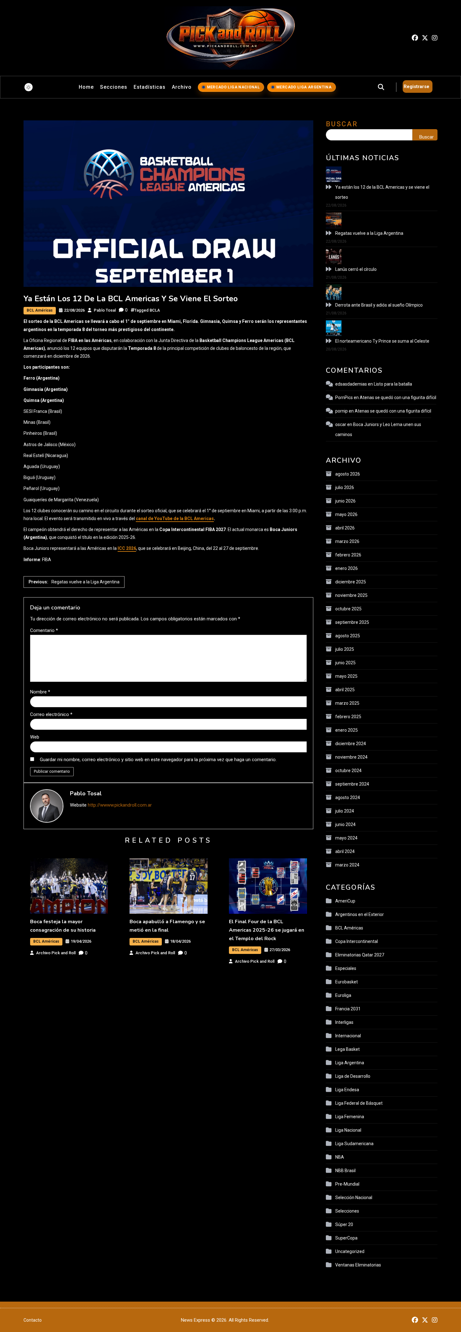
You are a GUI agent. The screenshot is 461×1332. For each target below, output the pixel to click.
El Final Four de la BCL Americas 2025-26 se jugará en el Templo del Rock (266, 930)
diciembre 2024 (350, 743)
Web (34, 737)
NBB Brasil (345, 1170)
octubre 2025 (348, 608)
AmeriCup (345, 900)
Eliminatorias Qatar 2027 (359, 954)
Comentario (44, 630)
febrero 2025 (348, 716)
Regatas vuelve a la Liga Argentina (369, 233)
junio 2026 (345, 500)
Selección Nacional (353, 1197)
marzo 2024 (347, 864)
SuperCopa (346, 1237)
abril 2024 (345, 851)
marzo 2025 (347, 703)
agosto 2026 (347, 473)
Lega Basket (347, 1049)
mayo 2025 (346, 676)
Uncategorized (349, 1251)
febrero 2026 (348, 554)
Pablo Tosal (105, 310)
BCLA (155, 310)
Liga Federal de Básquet (359, 1103)
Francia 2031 (348, 1008)
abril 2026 (345, 527)
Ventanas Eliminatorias (358, 1264)
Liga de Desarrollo (352, 1076)
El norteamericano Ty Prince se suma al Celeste (382, 341)
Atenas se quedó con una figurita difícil (398, 397)
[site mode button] (29, 87)
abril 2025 (345, 689)
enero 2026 (346, 568)
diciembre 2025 (350, 581)
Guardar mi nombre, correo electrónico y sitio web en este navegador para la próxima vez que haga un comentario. (158, 759)
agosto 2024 (347, 797)
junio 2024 (345, 824)
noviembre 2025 (351, 595)
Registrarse (416, 86)
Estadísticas (150, 87)
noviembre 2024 (351, 757)
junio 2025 (345, 662)
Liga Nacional (348, 1130)
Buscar (342, 124)
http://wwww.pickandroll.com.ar (120, 805)
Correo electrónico (51, 714)
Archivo (182, 87)
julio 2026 (344, 487)
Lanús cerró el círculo (356, 269)
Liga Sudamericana (354, 1143)
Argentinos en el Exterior (359, 914)
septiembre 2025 (352, 622)
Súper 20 (344, 1224)
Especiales (345, 968)
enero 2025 (346, 730)
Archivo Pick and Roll (56, 952)
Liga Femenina (349, 1116)
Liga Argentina (349, 1062)
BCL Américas (40, 310)
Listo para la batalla (393, 384)
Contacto (33, 1320)
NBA (339, 1157)
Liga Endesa (347, 1089)
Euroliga (343, 995)
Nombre (40, 692)
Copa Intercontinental (356, 941)
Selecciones (347, 1211)
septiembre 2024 (352, 784)
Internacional (348, 1035)
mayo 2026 (346, 514)
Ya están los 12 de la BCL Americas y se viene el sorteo (382, 192)
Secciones (113, 87)
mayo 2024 (346, 837)
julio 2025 (344, 649)
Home (86, 87)
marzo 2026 (347, 541)
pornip (341, 410)
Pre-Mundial (347, 1184)
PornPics (344, 397)
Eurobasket (346, 981)
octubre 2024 (348, 770)
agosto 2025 (347, 635)
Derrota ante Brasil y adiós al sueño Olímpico (379, 305)
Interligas (344, 1022)
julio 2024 (344, 810)
